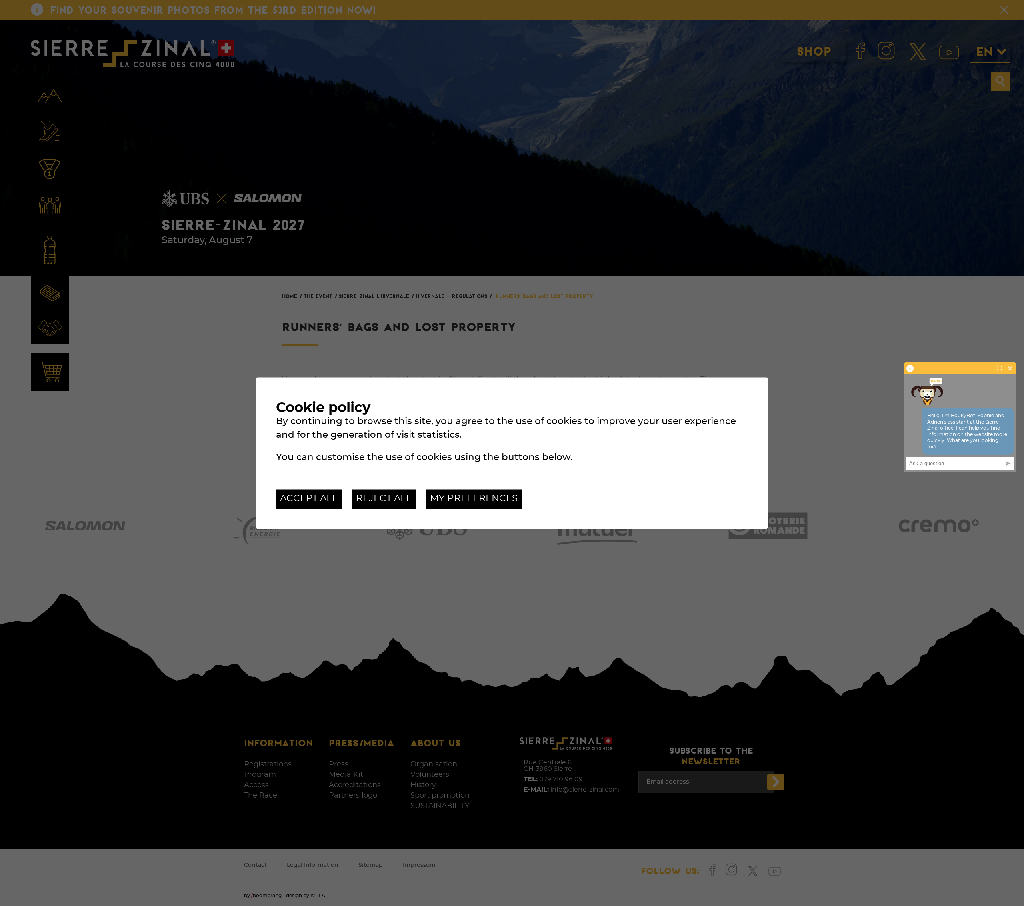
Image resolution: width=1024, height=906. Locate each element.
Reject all (384, 499)
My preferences (474, 499)
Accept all (309, 499)
